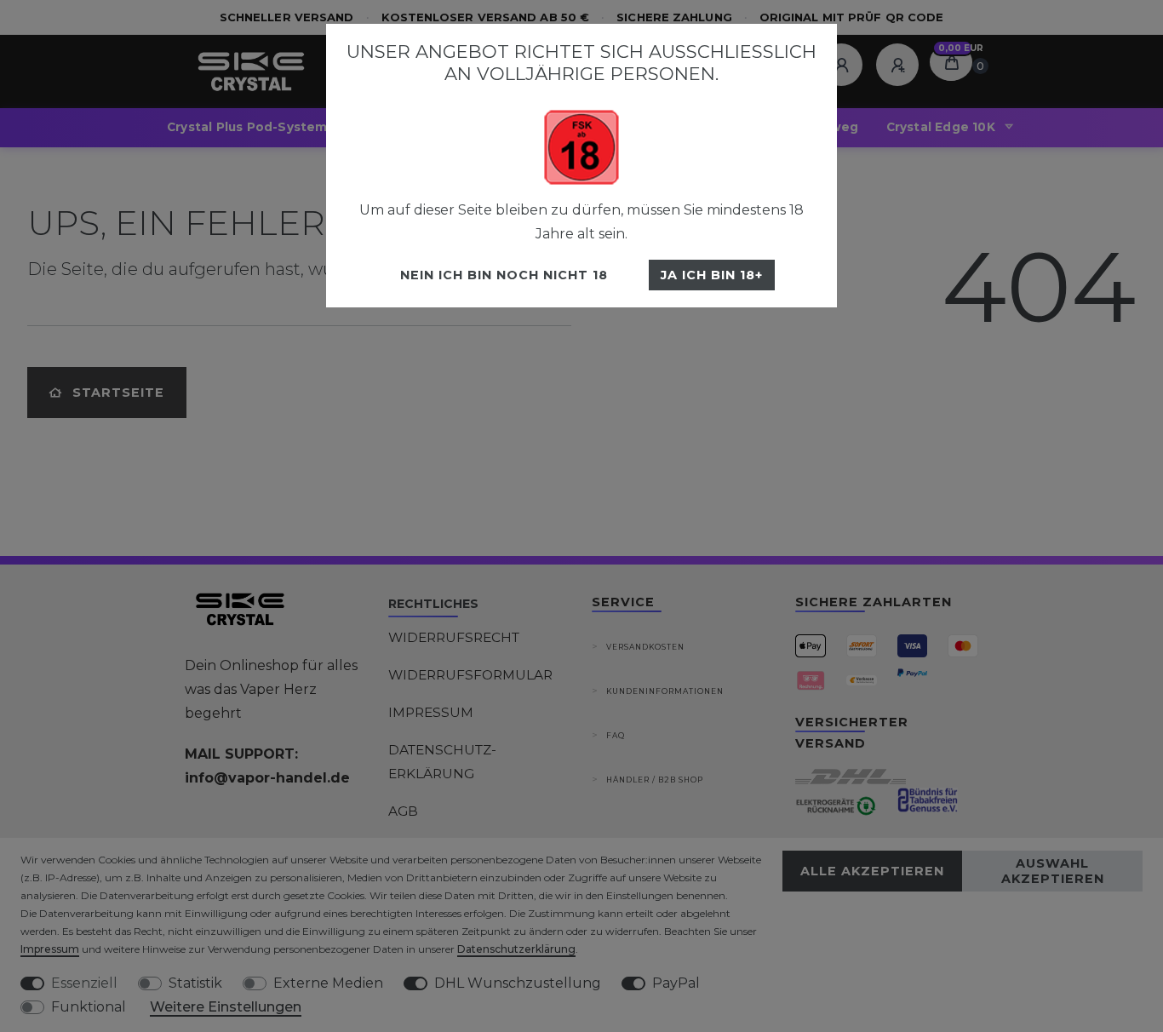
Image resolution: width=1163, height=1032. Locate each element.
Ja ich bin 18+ (712, 275)
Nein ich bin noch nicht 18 (504, 275)
